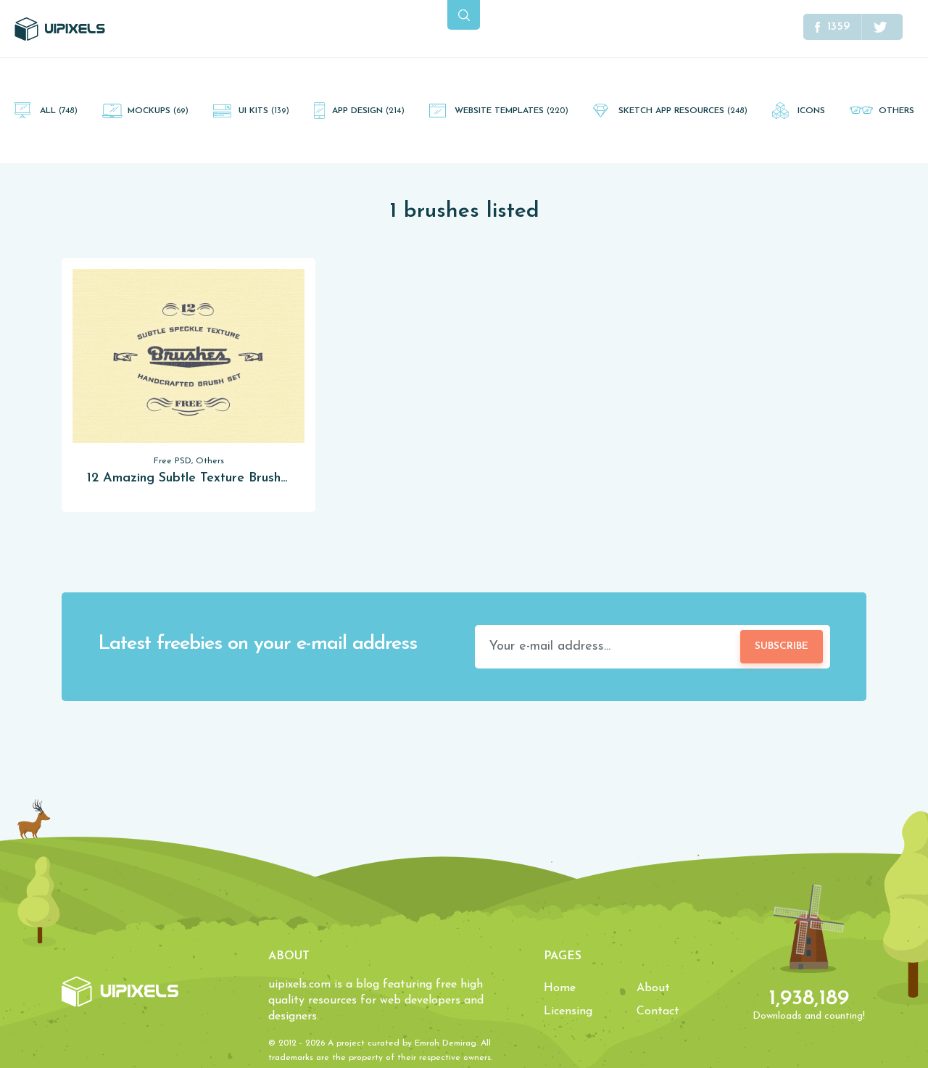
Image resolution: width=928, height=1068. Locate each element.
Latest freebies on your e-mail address (257, 644)
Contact (658, 1011)
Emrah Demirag (445, 1043)
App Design (368, 111)
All (59, 111)
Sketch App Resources (682, 111)
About (653, 988)
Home (560, 988)
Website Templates (511, 111)
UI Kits (264, 111)
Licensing (568, 1011)
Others (896, 111)
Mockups (158, 111)
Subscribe (781, 646)
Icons (811, 111)
